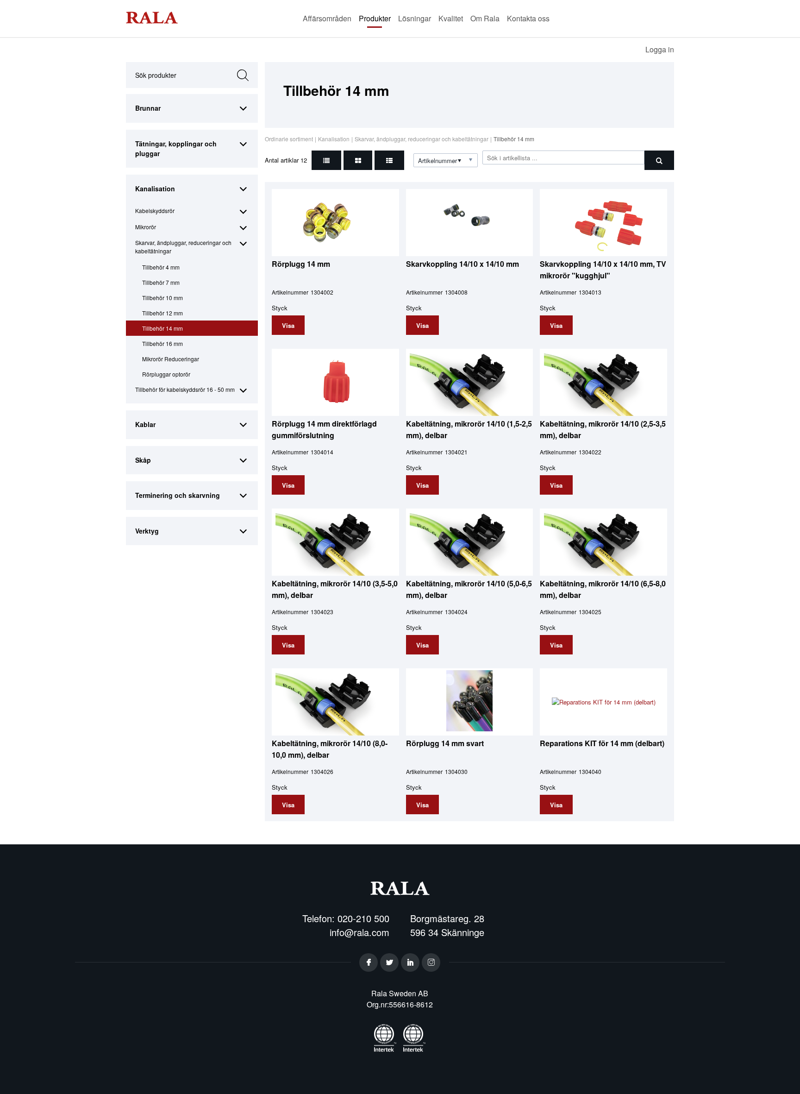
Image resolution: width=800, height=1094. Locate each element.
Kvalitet (450, 18)
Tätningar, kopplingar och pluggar (176, 148)
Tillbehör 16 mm (162, 343)
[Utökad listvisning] (389, 160)
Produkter (375, 18)
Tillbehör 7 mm (161, 282)
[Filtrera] (659, 160)
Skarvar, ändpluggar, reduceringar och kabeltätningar (183, 247)
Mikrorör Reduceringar (170, 359)
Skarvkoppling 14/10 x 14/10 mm (462, 263)
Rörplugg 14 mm (301, 263)
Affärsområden (327, 18)
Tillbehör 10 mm (162, 298)
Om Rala (485, 18)
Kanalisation (155, 188)
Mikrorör (145, 227)
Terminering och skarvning (177, 495)
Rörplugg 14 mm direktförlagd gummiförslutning (324, 429)
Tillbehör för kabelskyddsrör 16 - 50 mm (185, 389)
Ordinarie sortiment (289, 139)
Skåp (143, 460)
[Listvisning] (326, 160)
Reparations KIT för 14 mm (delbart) (602, 743)
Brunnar (148, 108)
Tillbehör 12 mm (162, 313)
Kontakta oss (528, 18)
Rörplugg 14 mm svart (445, 743)
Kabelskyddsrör (155, 210)
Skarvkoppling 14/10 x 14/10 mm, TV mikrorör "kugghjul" (603, 269)
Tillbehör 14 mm (162, 328)
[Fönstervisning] (358, 160)
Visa (288, 325)
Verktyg (147, 530)
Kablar (145, 424)
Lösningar (414, 18)
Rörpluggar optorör (166, 374)
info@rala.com (359, 932)
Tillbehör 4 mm (161, 267)
